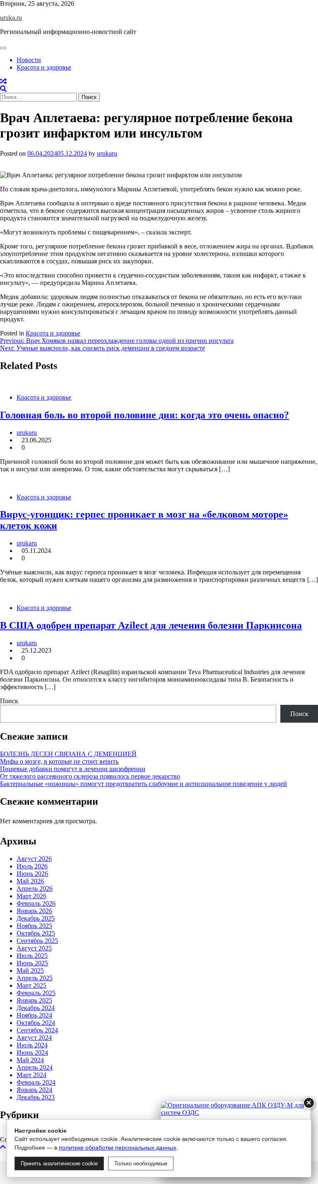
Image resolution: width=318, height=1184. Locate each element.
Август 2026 (34, 858)
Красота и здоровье (44, 67)
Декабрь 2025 (36, 918)
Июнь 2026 (32, 873)
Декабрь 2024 (36, 1007)
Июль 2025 (32, 955)
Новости (29, 59)
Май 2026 (30, 881)
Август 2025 (34, 948)
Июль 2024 (32, 1045)
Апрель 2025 (35, 977)
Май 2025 (30, 970)
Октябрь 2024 (36, 1022)
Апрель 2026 (35, 888)
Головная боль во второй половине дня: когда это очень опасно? (144, 415)
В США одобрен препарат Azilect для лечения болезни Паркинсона (151, 625)
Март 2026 (31, 895)
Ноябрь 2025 (34, 925)
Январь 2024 (34, 1089)
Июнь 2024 (32, 1052)
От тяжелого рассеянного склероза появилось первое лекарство (90, 776)
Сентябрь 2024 (37, 1030)
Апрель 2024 (35, 1067)
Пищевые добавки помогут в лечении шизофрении (72, 768)
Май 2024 (30, 1059)
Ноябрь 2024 (34, 1015)
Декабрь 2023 (36, 1097)
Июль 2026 (32, 866)
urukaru (107, 153)
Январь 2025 (34, 1000)
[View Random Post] (3, 81)
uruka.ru (11, 17)
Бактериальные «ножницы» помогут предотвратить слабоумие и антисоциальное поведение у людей (143, 783)
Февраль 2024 (36, 1082)
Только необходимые (140, 1163)
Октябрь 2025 (36, 933)
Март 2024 (31, 1074)
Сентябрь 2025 (37, 940)
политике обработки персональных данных (117, 1147)
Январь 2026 (34, 910)
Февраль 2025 (36, 992)
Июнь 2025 (32, 963)
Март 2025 (31, 985)
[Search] (3, 88)
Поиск (9, 700)
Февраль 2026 (36, 903)
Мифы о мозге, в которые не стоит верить (59, 761)
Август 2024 (34, 1037)
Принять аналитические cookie (59, 1163)
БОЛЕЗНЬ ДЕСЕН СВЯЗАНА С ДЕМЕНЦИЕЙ (68, 753)
